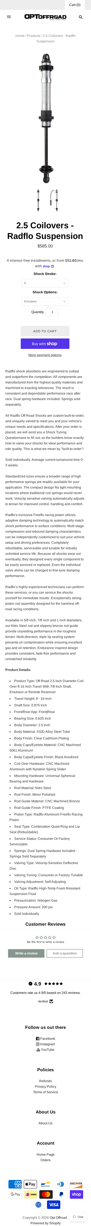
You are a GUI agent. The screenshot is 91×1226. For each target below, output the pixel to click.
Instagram (47, 1044)
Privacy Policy (45, 1086)
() (74, 5)
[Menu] (8, 17)
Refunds (45, 1081)
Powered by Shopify (45, 1223)
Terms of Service (45, 1092)
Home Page (46, 1154)
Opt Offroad (58, 1217)
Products (33, 36)
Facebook (47, 1038)
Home (20, 36)
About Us (45, 1123)
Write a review (26, 953)
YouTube (47, 1049)
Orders (45, 1160)
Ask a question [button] (65, 953)
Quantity (37, 312)
